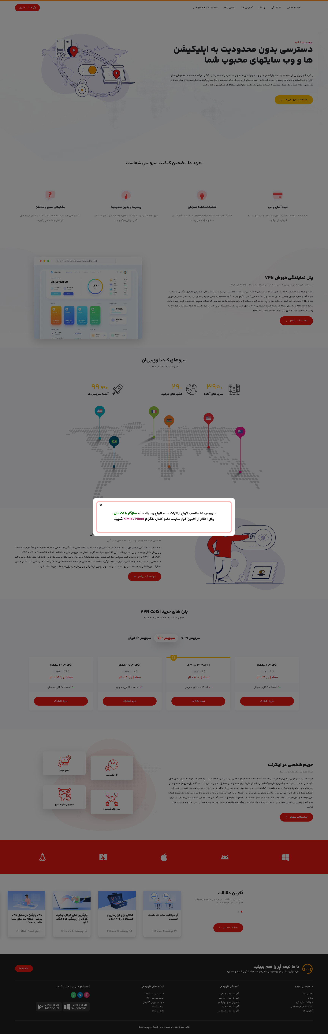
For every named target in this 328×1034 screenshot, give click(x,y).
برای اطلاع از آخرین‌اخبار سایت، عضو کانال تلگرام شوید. (164, 519)
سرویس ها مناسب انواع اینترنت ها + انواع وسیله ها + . (164, 513)
